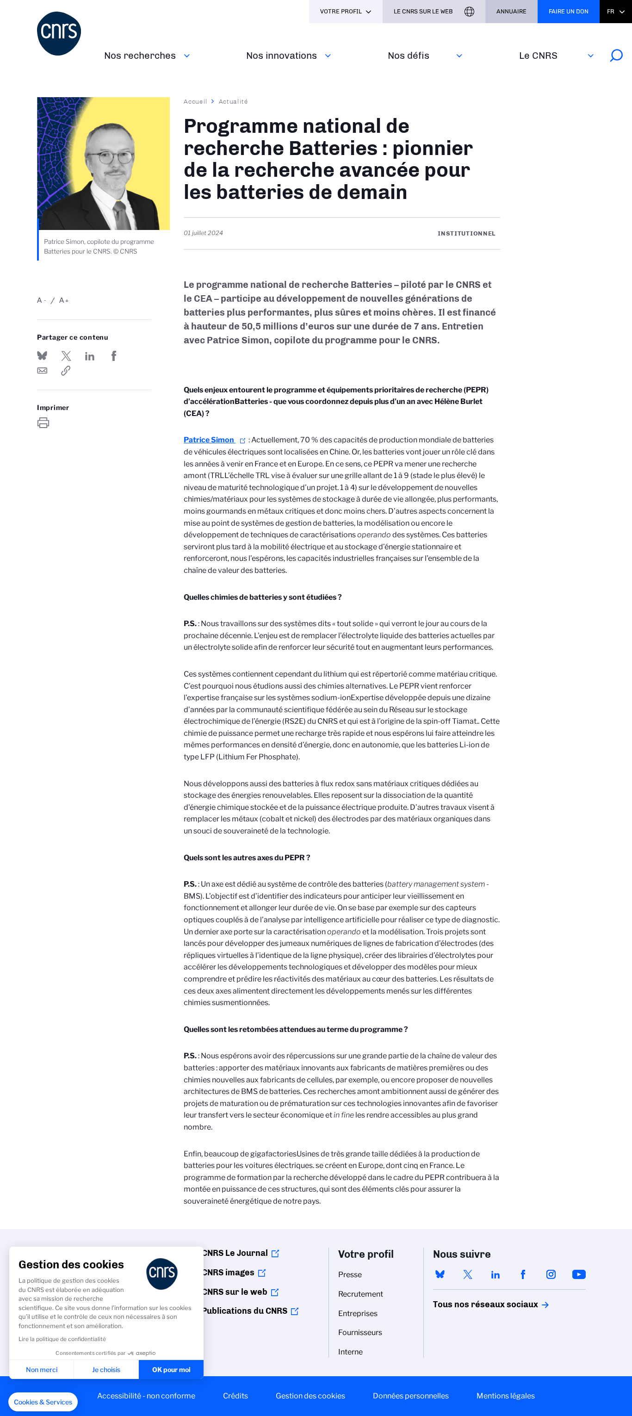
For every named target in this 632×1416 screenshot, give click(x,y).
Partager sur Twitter (66, 356)
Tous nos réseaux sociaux (469, 1304)
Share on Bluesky (42, 356)
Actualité (233, 101)
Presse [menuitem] (350, 1274)
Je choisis (106, 1369)
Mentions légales (506, 1395)
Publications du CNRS (244, 1311)
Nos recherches (140, 55)
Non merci (41, 1369)
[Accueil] (65, 34)
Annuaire (511, 11)
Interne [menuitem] (350, 1352)
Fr (610, 11)
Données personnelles (411, 1395)
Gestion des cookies (310, 1395)
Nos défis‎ (408, 55)
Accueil (196, 101)
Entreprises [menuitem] (358, 1313)
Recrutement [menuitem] (360, 1294)
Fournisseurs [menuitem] (360, 1332)
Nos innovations (281, 55)
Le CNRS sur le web (423, 11)
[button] (43, 1402)
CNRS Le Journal (235, 1253)
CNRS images (228, 1272)
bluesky (440, 1274)
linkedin (495, 1274)
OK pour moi (171, 1369)
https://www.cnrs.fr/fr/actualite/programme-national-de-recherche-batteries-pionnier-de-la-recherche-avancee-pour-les (66, 371)
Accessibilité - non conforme (146, 1395)
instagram (551, 1274)
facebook (523, 1274)
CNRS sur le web (234, 1292)
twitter (468, 1274)
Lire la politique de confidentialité (62, 1338)
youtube (579, 1274)
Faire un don (569, 11)
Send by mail (42, 371)
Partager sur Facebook (114, 356)
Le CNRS (538, 55)
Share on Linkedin (90, 356)
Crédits (235, 1395)
